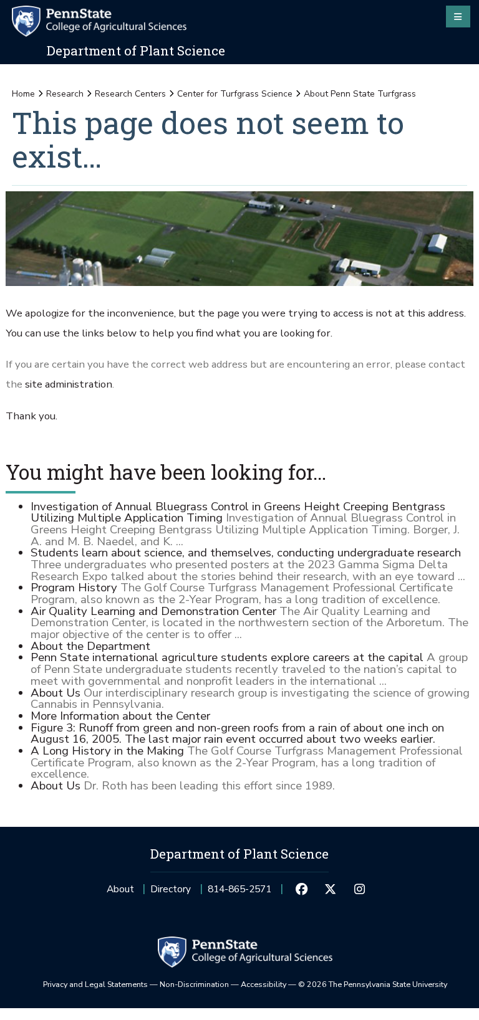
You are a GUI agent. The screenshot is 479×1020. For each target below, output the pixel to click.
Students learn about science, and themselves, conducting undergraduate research (246, 553)
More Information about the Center (120, 716)
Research (65, 94)
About (120, 888)
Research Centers (130, 94)
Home (23, 94)
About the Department (90, 646)
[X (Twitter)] (330, 889)
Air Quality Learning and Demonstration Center (153, 611)
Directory (170, 888)
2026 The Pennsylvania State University (372, 984)
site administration (68, 384)
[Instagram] (359, 889)
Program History (74, 587)
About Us (55, 693)
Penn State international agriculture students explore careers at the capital (227, 657)
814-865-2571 (239, 892)
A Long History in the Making (107, 751)
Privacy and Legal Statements (95, 984)
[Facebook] (301, 889)
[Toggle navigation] (458, 16)
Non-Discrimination (194, 984)
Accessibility (263, 984)
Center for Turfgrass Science (235, 94)
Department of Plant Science (136, 50)
